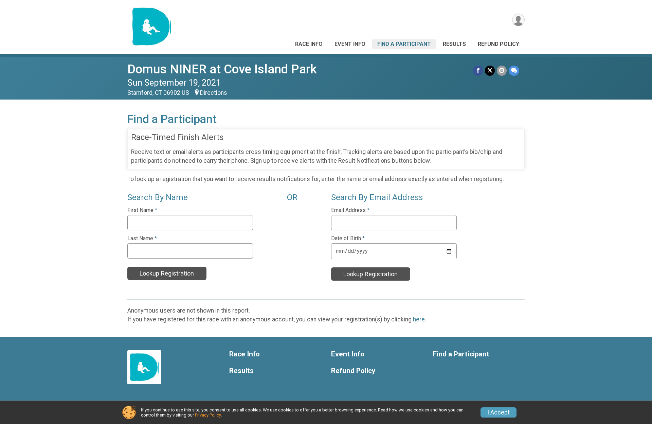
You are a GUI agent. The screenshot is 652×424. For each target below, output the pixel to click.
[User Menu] (518, 20)
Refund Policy (498, 44)
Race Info (309, 44)
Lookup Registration (167, 273)
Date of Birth (348, 238)
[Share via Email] (502, 70)
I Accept (498, 412)
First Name (142, 210)
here (419, 319)
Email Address (350, 210)
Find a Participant (404, 44)
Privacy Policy (208, 415)
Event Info (349, 44)
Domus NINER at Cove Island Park (222, 69)
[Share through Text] (514, 70)
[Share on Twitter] (490, 70)
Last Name (142, 238)
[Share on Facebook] (478, 70)
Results (454, 44)
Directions (213, 92)
